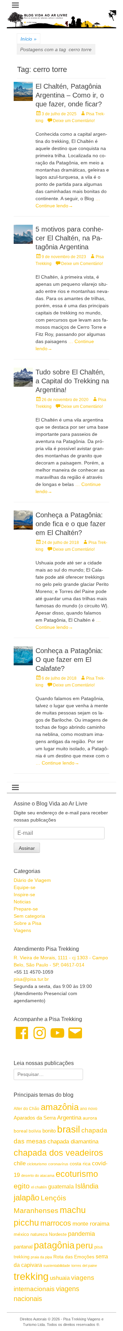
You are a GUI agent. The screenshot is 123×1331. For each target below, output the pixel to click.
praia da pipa (41, 1257)
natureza (38, 1234)
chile (20, 1163)
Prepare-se (26, 909)
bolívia (35, 1131)
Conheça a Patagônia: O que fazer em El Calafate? (69, 659)
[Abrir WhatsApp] (106, 1313)
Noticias (22, 901)
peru (84, 1245)
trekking (31, 1276)
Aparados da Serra (35, 1118)
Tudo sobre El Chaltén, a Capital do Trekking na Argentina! (72, 381)
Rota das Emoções (73, 1256)
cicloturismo (37, 1164)
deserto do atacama (37, 1175)
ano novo (88, 1108)
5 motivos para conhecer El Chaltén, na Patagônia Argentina (70, 238)
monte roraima (90, 1223)
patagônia (54, 1245)
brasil (68, 1129)
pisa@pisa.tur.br (31, 979)
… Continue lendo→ (57, 763)
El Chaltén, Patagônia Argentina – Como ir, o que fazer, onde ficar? (70, 95)
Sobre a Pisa (27, 923)
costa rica (80, 1163)
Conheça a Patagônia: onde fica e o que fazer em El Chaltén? (71, 523)
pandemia (81, 1233)
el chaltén (39, 1187)
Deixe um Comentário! (74, 120)
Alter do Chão (26, 1108)
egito (22, 1186)
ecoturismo (77, 1174)
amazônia (60, 1107)
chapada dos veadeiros (58, 1152)
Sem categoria (29, 916)
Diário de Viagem (32, 880)
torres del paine (84, 1265)
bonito (49, 1131)
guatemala (61, 1186)
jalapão (26, 1197)
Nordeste (58, 1234)
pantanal (23, 1246)
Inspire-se (24, 894)
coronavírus (58, 1164)
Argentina (69, 1117)
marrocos (55, 1223)
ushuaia (60, 1278)
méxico (21, 1234)
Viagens (22, 930)
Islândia (86, 1186)
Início (28, 39)
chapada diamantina (72, 1141)
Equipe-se (25, 887)
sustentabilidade (56, 1265)
